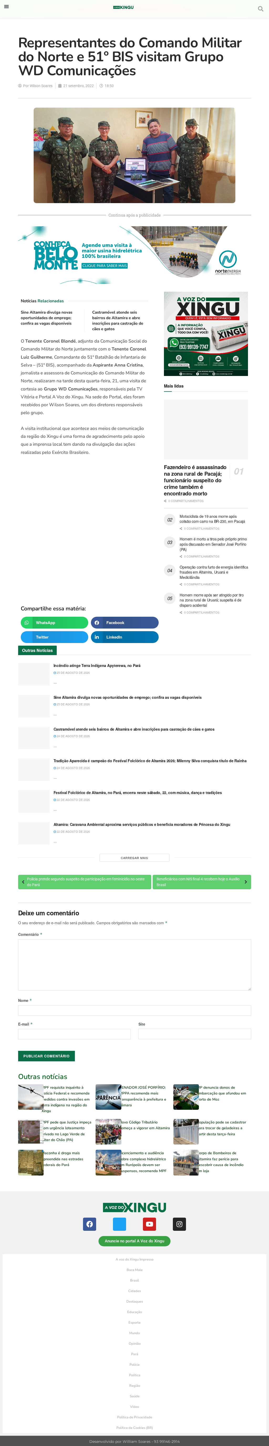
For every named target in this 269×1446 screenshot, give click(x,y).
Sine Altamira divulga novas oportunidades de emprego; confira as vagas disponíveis (46, 318)
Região (134, 1385)
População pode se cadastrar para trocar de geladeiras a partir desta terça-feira (221, 1128)
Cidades (134, 1291)
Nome (25, 1000)
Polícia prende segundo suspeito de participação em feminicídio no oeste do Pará (85, 882)
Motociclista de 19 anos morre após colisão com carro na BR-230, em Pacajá (212, 519)
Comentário (30, 934)
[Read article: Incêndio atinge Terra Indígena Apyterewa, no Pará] (34, 674)
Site (141, 1024)
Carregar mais (134, 858)
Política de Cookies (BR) (134, 1427)
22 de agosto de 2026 (73, 799)
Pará (134, 1354)
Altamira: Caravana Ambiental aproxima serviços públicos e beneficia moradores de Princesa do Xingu (142, 824)
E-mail (25, 1024)
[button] (6, 6)
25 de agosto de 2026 (73, 672)
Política (134, 1375)
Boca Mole (135, 1270)
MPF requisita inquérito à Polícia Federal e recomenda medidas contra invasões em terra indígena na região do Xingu (66, 1099)
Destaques (134, 1301)
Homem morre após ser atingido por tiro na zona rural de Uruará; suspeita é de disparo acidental (212, 600)
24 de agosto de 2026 (73, 736)
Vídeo (134, 1406)
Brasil (134, 1280)
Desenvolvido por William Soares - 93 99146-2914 (134, 1441)
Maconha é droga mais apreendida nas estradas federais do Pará (62, 1159)
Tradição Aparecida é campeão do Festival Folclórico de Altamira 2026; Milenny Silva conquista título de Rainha (150, 760)
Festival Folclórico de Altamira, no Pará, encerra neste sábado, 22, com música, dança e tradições (138, 792)
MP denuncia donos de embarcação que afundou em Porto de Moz (221, 1093)
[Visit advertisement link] (84, 528)
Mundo (134, 1333)
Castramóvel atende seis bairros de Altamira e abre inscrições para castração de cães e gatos (117, 321)
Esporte (134, 1322)
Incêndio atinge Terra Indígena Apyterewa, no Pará (97, 665)
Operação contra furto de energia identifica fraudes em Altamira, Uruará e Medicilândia (214, 572)
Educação (134, 1312)
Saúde (134, 1396)
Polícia (134, 1364)
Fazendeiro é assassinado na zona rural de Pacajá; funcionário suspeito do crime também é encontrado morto (195, 480)
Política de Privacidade (134, 1417)
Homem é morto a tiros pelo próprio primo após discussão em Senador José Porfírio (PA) (213, 544)
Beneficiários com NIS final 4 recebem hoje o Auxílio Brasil (198, 882)
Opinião (135, 1343)
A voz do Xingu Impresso (134, 1259)
